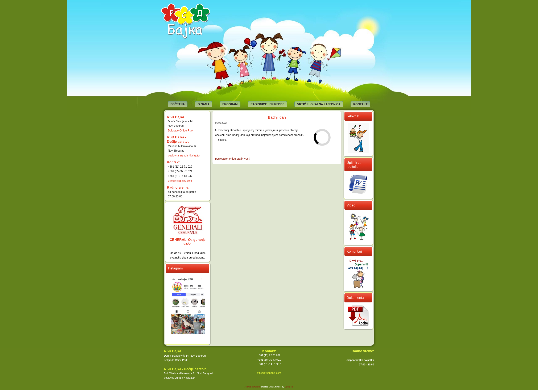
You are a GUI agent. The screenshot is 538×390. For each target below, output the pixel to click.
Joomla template (252, 387)
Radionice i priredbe (267, 104)
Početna (177, 104)
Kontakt (360, 104)
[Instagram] (188, 333)
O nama (204, 104)
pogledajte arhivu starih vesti (232, 158)
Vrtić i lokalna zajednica (318, 104)
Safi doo (289, 387)
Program (230, 104)
